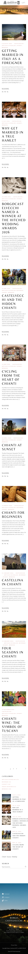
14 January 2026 (7, 641)
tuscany (9, 857)
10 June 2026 (6, 196)
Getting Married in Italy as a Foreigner (19, 799)
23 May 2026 (6, 288)
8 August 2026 (7, 43)
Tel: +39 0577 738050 (14, 929)
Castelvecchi (19, 43)
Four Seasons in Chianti (12, 652)
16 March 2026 (7, 505)
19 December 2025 (8, 709)
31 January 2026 (7, 573)
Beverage (20, 290)
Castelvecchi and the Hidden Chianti (18, 835)
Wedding (5, 47)
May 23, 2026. (17, 831)
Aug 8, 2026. (16, 794)
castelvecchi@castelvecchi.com (15, 930)
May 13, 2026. (17, 842)
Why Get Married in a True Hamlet (17, 810)
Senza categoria (8, 786)
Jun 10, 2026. (17, 816)
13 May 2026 (6, 364)
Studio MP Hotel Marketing (14, 951)
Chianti (19, 45)
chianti (4, 857)
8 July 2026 (6, 121)
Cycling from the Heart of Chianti (18, 847)
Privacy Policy (14, 945)
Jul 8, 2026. (16, 805)
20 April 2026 (6, 438)
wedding (14, 857)
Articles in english (9, 45)
